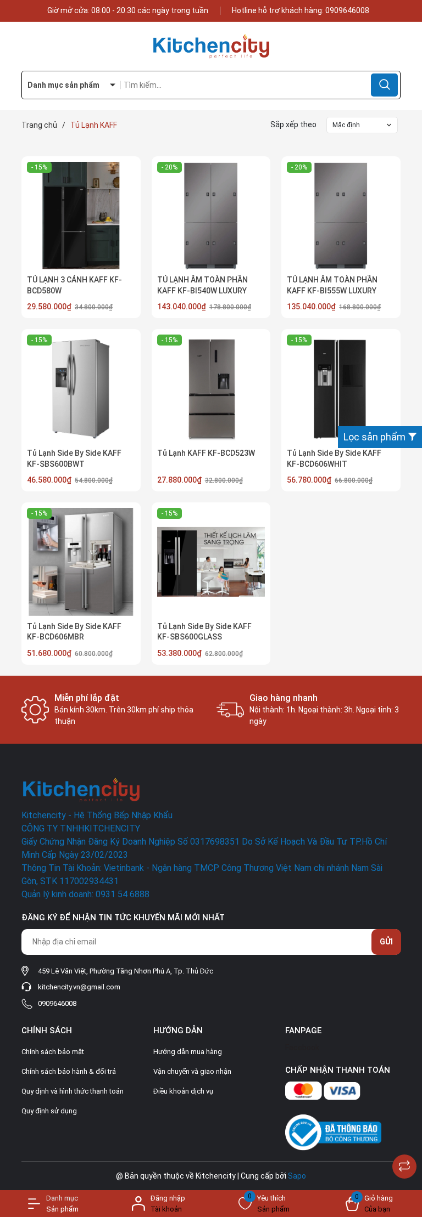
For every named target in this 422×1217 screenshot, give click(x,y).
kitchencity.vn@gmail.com (79, 987)
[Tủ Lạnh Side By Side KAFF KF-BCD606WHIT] (341, 389)
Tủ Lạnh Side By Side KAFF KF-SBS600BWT (74, 458)
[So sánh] (404, 1166)
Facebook (302, 1047)
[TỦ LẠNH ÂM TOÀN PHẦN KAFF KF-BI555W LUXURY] (341, 216)
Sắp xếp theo (293, 124)
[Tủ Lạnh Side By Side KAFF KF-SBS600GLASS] (211, 562)
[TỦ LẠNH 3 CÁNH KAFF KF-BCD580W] (81, 216)
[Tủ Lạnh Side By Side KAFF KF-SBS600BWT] (81, 389)
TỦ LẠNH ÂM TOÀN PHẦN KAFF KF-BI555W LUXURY (332, 285)
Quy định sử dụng (49, 1111)
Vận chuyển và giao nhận (192, 1071)
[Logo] (211, 46)
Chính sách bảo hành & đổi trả (68, 1071)
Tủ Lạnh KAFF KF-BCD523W (206, 453)
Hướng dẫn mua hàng (187, 1052)
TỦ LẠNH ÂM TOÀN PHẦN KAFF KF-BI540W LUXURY (202, 285)
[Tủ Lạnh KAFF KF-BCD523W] (211, 389)
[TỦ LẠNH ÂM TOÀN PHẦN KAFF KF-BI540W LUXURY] (211, 216)
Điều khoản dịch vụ (183, 1091)
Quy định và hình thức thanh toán (72, 1091)
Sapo (297, 1175)
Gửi (386, 941)
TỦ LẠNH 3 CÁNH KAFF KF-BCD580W (74, 285)
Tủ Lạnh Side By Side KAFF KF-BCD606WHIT (334, 458)
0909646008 (347, 10)
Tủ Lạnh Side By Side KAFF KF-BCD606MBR (74, 632)
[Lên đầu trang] (404, 1139)
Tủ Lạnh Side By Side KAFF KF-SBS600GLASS (204, 632)
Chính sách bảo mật (52, 1052)
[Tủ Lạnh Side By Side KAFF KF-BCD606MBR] (81, 562)
